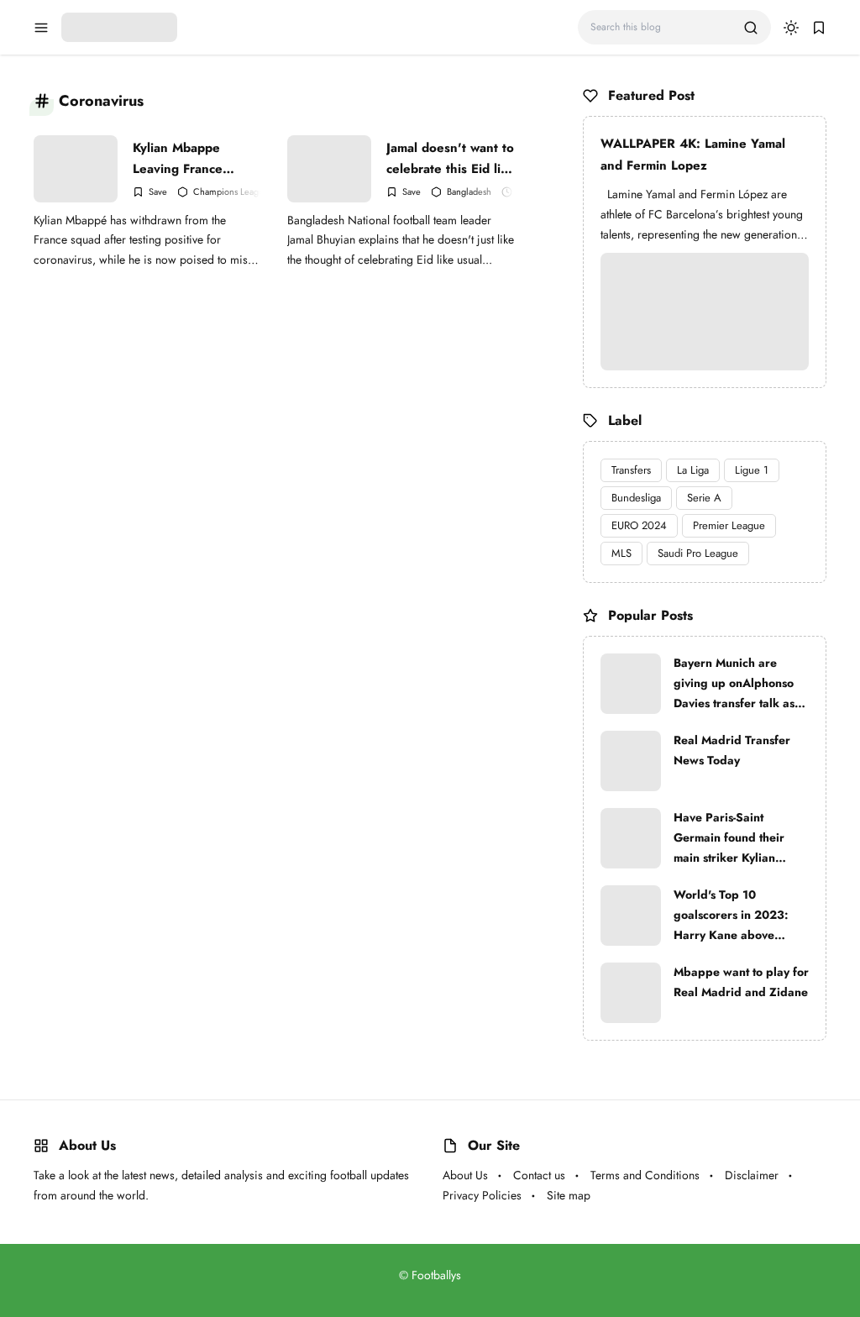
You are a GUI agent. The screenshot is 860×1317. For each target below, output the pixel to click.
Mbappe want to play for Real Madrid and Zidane (741, 981)
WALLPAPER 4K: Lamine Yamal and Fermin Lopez (692, 154)
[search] (750, 27)
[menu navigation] (41, 27)
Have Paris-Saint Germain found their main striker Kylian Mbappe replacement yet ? (732, 838)
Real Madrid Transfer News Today (732, 750)
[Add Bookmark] (150, 191)
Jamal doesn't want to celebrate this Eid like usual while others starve (451, 158)
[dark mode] (791, 27)
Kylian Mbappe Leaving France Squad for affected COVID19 (188, 158)
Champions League (231, 191)
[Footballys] (119, 25)
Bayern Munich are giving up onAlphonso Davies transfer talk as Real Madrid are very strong (734, 683)
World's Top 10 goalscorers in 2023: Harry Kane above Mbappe (731, 915)
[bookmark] (818, 27)
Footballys (436, 1275)
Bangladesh (469, 191)
